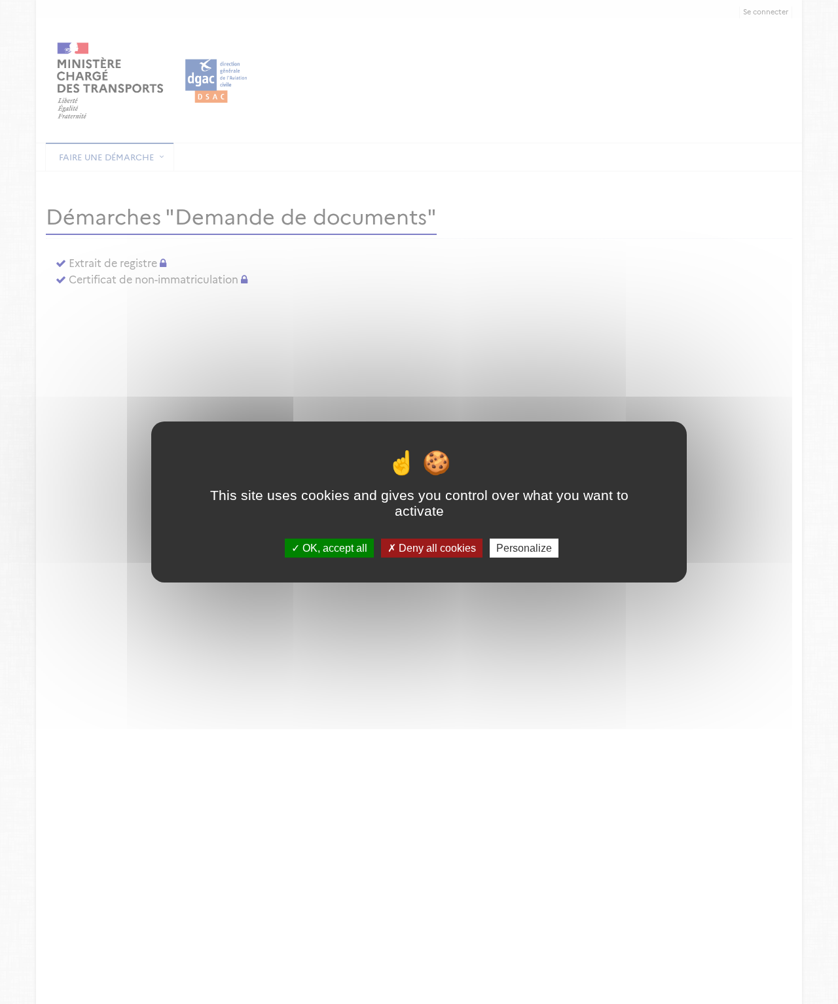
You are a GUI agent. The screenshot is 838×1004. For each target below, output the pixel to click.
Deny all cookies (436, 548)
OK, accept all (333, 548)
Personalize (524, 548)
